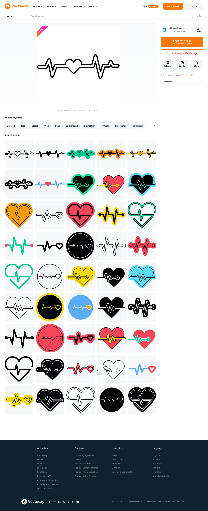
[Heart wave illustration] (142, 369)
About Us (116, 463)
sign (23, 125)
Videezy (40, 463)
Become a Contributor (122, 472)
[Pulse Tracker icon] (142, 215)
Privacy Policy (164, 501)
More (91, 6)
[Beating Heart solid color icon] (142, 184)
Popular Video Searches (86, 476)
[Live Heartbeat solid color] (49, 307)
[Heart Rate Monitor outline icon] (19, 154)
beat (57, 125)
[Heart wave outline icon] (49, 215)
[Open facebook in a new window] (50, 502)
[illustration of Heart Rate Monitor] (142, 154)
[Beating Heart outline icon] (19, 307)
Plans (144, 6)
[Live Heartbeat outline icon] (49, 276)
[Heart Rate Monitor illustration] (49, 184)
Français (157, 472)
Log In (194, 6)
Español (156, 459)
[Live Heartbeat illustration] (80, 307)
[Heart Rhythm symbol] (142, 307)
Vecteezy (41, 459)
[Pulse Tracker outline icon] (80, 400)
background (72, 125)
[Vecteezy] (16, 6)
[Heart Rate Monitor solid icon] (19, 184)
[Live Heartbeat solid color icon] (80, 184)
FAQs (114, 455)
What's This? (188, 75)
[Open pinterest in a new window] (64, 502)
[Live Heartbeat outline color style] (80, 276)
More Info (168, 81)
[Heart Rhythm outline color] (142, 246)
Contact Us (117, 459)
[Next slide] (152, 125)
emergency (120, 125)
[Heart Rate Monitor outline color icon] (81, 154)
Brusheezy (42, 455)
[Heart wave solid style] (50, 246)
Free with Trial (182, 42)
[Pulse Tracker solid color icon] (80, 215)
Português (158, 463)
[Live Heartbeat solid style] (112, 400)
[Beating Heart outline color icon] (142, 276)
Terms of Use (150, 501)
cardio (35, 125)
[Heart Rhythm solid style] (19, 338)
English (156, 455)
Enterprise (42, 467)
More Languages (161, 476)
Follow (198, 31)
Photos (50, 6)
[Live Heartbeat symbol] (80, 246)
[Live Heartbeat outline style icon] (111, 369)
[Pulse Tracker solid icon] (19, 369)
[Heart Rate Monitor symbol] (50, 154)
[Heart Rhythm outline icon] (111, 246)
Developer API (44, 476)
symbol (105, 125)
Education (42, 472)
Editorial (78, 6)
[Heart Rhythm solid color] (111, 215)
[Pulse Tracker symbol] (142, 400)
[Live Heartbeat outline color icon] (50, 338)
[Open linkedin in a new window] (59, 502)
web (46, 125)
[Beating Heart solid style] (111, 307)
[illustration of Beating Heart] (111, 338)
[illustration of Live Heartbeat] (111, 184)
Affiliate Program (83, 463)
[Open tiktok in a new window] (68, 502)
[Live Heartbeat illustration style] (142, 338)
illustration (89, 125)
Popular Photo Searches (86, 472)
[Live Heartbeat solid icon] (111, 276)
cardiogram (138, 125)
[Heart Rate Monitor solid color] (111, 154)
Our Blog (116, 467)
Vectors (36, 6)
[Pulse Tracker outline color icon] (19, 215)
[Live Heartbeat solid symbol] (50, 369)
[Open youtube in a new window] (77, 502)
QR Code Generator (46, 488)
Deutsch (157, 467)
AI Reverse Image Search (49, 480)
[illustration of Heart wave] (80, 369)
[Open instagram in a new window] (55, 502)
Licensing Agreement (85, 455)
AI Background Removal (48, 484)
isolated (11, 125)
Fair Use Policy (178, 501)
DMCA (78, 459)
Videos (64, 6)
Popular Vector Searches (86, 467)
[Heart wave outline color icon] (19, 400)
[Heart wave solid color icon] (81, 338)
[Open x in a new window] (73, 502)
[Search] (191, 16)
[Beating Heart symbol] (50, 400)
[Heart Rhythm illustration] (19, 246)
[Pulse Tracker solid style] (19, 276)
